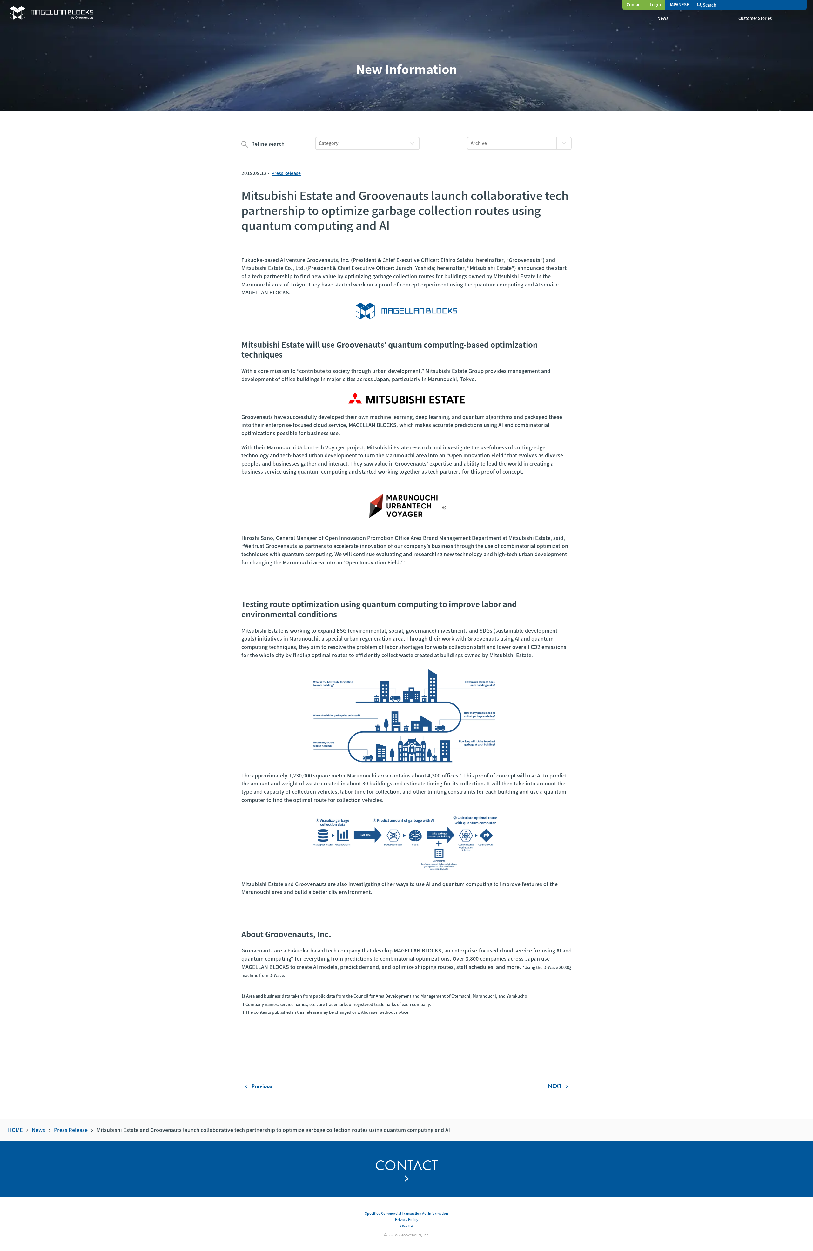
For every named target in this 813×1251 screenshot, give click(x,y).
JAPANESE (679, 5)
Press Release (286, 173)
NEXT (559, 1086)
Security (406, 1224)
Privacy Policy (406, 1219)
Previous (257, 1086)
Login (655, 5)
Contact (634, 5)
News (662, 18)
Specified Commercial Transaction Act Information (406, 1213)
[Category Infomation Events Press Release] (367, 143)
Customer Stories (755, 18)
